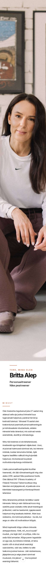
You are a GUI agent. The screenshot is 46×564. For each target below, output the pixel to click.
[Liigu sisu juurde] (23, 559)
